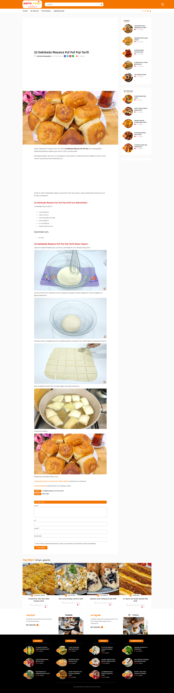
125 (137, 124)
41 (71, 651)
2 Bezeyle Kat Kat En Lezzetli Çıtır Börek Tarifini (51, 481)
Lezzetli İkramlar (40, 486)
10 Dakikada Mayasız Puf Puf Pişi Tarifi (53, 491)
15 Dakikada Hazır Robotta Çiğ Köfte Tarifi (107, 673)
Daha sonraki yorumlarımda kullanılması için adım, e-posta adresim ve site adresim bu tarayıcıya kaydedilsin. (66, 543)
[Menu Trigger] (162, 4)
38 (70, 663)
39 (79, 605)
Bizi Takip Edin (31, 625)
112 (38, 675)
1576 (137, 54)
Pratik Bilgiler (46, 11)
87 (38, 663)
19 (111, 605)
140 (137, 112)
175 (137, 136)
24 (143, 607)
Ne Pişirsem (35, 11)
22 (79, 56)
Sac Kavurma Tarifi (140, 74)
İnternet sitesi (38, 536)
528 (137, 651)
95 (136, 100)
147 (137, 149)
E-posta (36, 528)
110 (104, 677)
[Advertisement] (70, 32)
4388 (137, 42)
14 (47, 607)
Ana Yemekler (72, 595)
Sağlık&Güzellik (59, 11)
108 (104, 663)
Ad (35, 520)
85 (38, 651)
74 (71, 677)
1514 (137, 66)
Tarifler (25, 11)
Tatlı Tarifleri (104, 595)
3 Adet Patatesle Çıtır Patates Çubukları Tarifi (75, 673)
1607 (137, 29)
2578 (137, 76)
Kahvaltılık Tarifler (39, 595)
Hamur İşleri (45, 494)
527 (137, 663)
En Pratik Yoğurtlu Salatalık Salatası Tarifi (107, 649)
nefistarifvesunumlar (44, 56)
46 (104, 653)
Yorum (36, 506)
